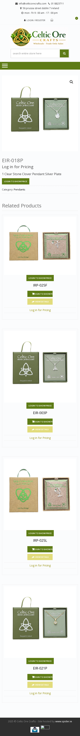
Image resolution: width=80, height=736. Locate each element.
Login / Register (36, 20)
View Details (42, 301)
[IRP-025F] (40, 246)
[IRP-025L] (40, 494)
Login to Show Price (15, 181)
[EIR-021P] (40, 622)
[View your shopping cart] (51, 20)
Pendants (19, 189)
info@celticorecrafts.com (32, 3)
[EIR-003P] (40, 367)
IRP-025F (40, 285)
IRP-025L (40, 540)
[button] (71, 81)
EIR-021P (40, 668)
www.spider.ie (63, 721)
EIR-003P (40, 413)
